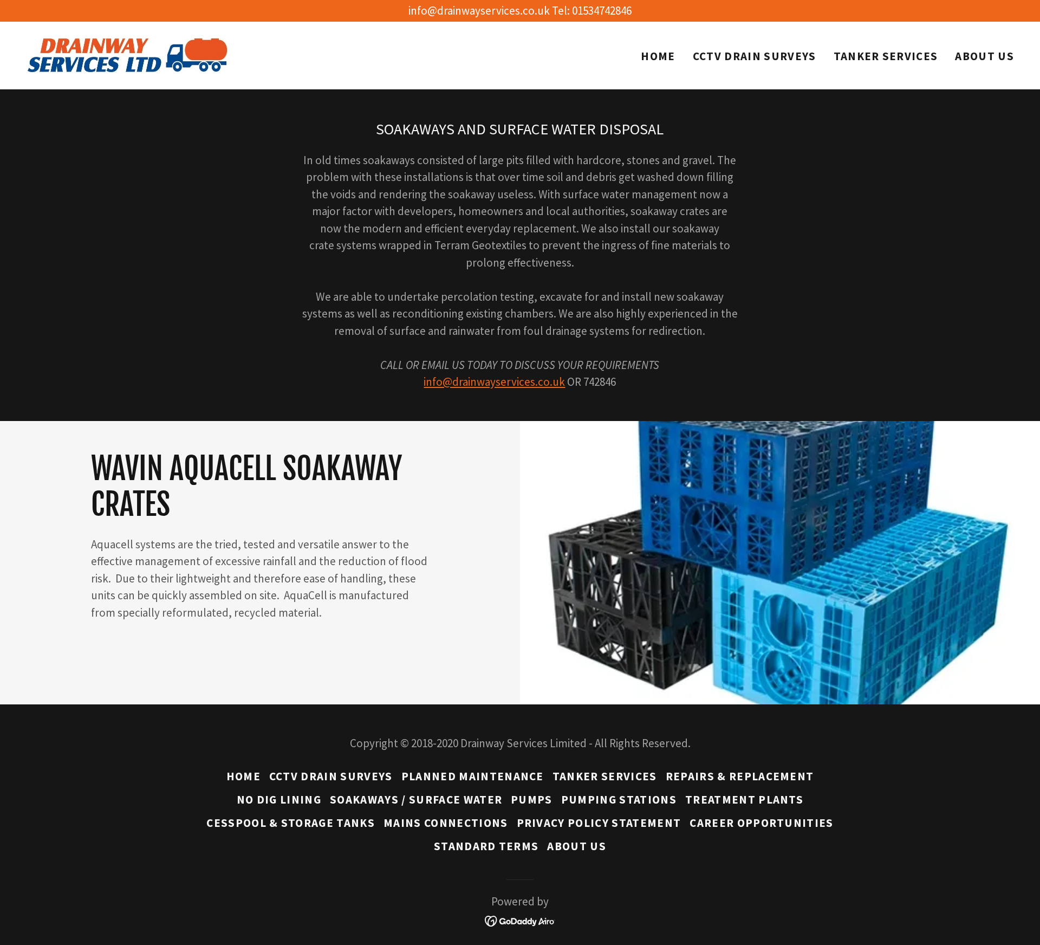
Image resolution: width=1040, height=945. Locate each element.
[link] (128, 54)
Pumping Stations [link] (619, 799)
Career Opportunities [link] (761, 822)
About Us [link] (984, 56)
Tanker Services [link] (886, 56)
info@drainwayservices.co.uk (494, 381)
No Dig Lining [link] (279, 799)
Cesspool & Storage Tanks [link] (290, 822)
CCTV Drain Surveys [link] (754, 56)
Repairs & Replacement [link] (740, 776)
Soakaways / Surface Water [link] (416, 799)
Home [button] (243, 776)
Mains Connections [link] (446, 822)
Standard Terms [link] (486, 846)
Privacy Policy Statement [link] (599, 822)
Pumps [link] (531, 799)
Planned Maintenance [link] (472, 776)
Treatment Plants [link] (744, 799)
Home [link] (658, 56)
